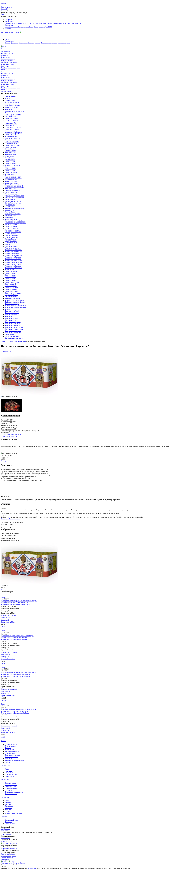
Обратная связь (10, 823)
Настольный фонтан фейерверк (15, 221)
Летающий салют (11, 215)
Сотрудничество (10, 23)
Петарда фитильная (11, 235)
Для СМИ (48, 27)
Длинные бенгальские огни (14, 196)
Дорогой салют (10, 149)
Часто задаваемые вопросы (71, 23)
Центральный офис (11, 820)
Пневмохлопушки (11, 143)
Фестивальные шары (8, 59)
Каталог (7, 43)
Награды (42, 27)
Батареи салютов (7, 53)
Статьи (36, 27)
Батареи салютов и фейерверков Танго (14, 637)
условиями (32, 868)
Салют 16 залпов (10, 169)
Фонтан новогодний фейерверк (15, 305)
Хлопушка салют (10, 314)
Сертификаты (57, 23)
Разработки (29, 27)
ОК (2, 870)
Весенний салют (10, 152)
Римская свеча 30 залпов (13, 253)
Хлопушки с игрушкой (12, 322)
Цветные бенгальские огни (14, 336)
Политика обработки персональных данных (8, 855)
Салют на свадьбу (11, 131)
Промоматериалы (46, 23)
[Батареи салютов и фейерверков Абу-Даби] (16, 672)
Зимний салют (10, 158)
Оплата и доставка (34, 43)
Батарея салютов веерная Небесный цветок (15, 602)
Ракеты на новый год (12, 246)
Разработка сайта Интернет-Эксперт (13, 863)
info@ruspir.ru (5, 829)
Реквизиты (8, 822)
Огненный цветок (11, 744)
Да (5, 866)
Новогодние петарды (12, 129)
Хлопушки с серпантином (14, 327)
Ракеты (3, 70)
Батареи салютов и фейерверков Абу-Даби (15, 674)
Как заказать (23, 43)
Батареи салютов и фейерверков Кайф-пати (15, 711)
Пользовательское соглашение (7, 858)
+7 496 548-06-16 (6, 834)
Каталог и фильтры (7, 91)
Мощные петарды (11, 122)
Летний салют (9, 156)
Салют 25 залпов (10, 167)
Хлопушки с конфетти (12, 138)
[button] (96, 593)
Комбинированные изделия (10, 68)
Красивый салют (10, 154)
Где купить (8, 20)
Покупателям (9, 41)
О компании (9, 25)
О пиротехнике (46, 43)
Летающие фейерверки (9, 62)
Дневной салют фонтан (13, 201)
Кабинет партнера (11, 794)
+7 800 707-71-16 (6, 841)
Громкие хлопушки (11, 192)
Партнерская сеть (22, 23)
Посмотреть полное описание (11, 434)
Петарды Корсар (10, 116)
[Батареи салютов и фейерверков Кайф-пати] (16, 709)
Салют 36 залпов (10, 163)
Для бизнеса (9, 21)
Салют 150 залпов (11, 172)
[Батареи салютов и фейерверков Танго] (15, 636)
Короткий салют (10, 140)
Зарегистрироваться (7, 32)
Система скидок (34, 23)
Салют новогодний (11, 118)
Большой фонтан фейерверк (14, 185)
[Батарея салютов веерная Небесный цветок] (16, 601)
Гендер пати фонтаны (12, 190)
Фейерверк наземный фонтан (15, 300)
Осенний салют (10, 151)
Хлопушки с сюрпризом (13, 331)
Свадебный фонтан (11, 295)
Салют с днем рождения (13, 115)
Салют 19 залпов (10, 170)
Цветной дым (9, 125)
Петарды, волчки (7, 61)
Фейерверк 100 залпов (12, 165)
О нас (7, 27)
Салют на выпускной (12, 142)
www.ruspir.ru (5, 830)
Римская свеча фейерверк (13, 133)
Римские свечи (6, 57)
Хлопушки (5, 66)
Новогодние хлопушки (13, 127)
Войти (17, 32)
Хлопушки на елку (11, 318)
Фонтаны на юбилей (12, 311)
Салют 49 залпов (10, 161)
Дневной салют (10, 160)
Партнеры (21, 27)
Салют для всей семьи (12, 145)
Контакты (8, 29)
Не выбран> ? (13, 865)
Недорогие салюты (11, 120)
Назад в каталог (7, 351)
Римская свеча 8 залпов (13, 264)
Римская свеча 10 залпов (13, 250)
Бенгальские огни (11, 124)
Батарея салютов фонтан (13, 176)
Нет (2, 866)
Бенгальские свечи (7, 64)
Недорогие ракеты (11, 224)
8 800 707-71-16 (6, 14)
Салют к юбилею (10, 147)
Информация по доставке (9, 436)
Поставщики (13, 27)
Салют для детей (10, 134)
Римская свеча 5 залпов (13, 257)
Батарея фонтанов (11, 136)
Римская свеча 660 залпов (13, 260)
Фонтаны (4, 55)
